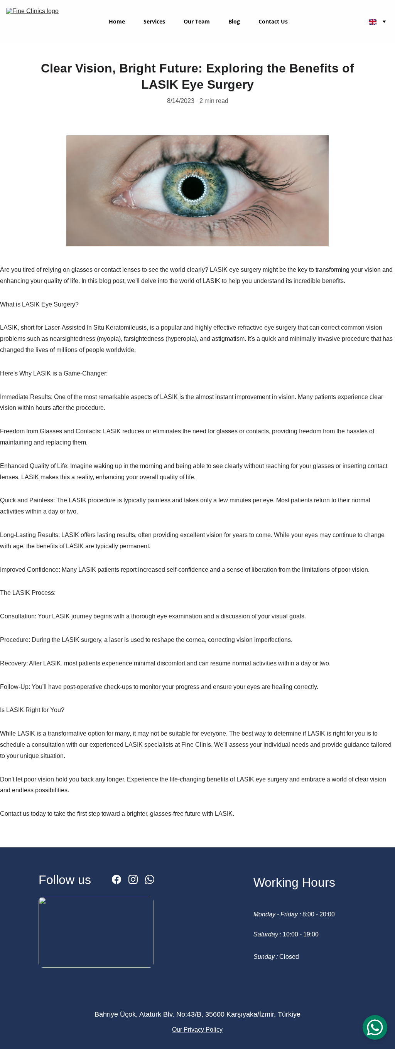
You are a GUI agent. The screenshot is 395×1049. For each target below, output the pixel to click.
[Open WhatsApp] (375, 1027)
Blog (234, 22)
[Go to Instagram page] (133, 879)
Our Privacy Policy (197, 1029)
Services (154, 22)
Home (117, 22)
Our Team (197, 22)
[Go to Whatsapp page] (149, 879)
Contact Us (273, 22)
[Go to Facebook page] (116, 879)
